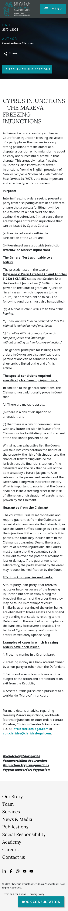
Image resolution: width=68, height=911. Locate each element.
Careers (10, 849)
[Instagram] (18, 871)
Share (12, 53)
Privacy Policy (37, 894)
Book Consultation (41, 901)
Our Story (12, 796)
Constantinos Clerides (18, 43)
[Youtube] (24, 871)
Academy (11, 842)
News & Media (17, 819)
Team (8, 804)
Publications (15, 827)
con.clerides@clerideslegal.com (27, 733)
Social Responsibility (24, 834)
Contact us (13, 857)
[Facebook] (11, 871)
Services (11, 812)
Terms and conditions (14, 894)
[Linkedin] (4, 871)
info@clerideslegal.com (30, 729)
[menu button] (46, 9)
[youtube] (31, 871)
